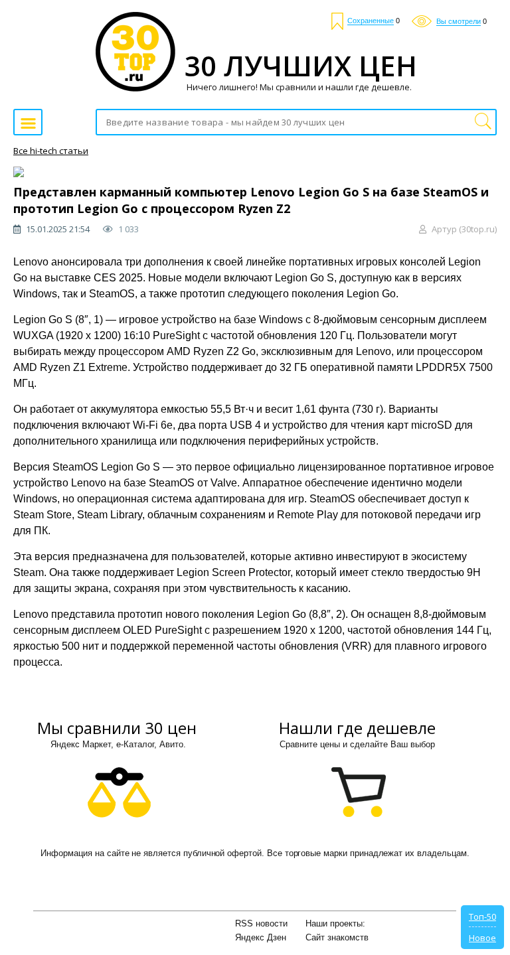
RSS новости (261, 923)
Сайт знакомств (337, 937)
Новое (482, 938)
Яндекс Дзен (260, 937)
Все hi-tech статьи (50, 151)
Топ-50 (482, 916)
